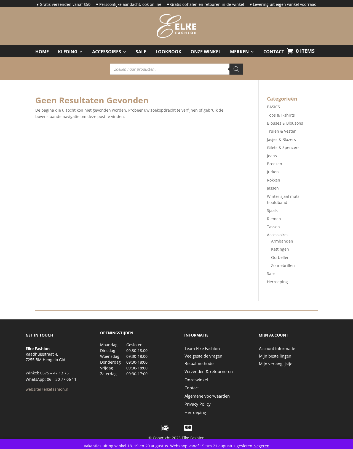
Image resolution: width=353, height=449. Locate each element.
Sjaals (272, 210)
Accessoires (106, 52)
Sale (271, 273)
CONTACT (273, 52)
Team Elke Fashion (202, 348)
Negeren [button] (261, 445)
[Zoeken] (236, 69)
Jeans (272, 155)
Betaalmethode (198, 363)
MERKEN (239, 52)
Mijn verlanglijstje (275, 363)
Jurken (273, 171)
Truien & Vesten (281, 131)
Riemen (274, 218)
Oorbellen (280, 257)
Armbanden (282, 241)
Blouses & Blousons (285, 123)
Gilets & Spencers (283, 147)
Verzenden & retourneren (208, 371)
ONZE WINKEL (206, 52)
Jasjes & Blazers (281, 139)
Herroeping (277, 281)
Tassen (273, 226)
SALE (141, 52)
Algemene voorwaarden (207, 396)
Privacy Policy (197, 404)
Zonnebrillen (283, 265)
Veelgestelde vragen (203, 356)
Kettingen (280, 249)
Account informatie (277, 348)
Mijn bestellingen (275, 356)
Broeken (274, 163)
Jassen (273, 188)
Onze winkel (196, 379)
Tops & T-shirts (281, 115)
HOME (42, 52)
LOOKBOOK (168, 52)
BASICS (273, 106)
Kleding (67, 52)
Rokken (273, 180)
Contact (191, 387)
